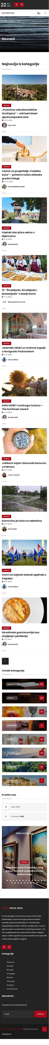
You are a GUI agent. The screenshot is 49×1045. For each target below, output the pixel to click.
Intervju (10, 966)
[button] (4, 880)
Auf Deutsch (12, 989)
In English (11, 973)
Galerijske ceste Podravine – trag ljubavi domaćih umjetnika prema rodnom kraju (24, 871)
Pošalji (40, 1014)
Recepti (10, 970)
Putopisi (10, 985)
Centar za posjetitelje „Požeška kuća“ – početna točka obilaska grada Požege (22, 174)
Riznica (24, 862)
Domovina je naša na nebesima (22, 520)
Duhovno (10, 962)
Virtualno (11, 981)
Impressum (6, 1034)
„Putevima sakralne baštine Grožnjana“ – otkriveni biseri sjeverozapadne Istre (19, 113)
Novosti (6, 105)
